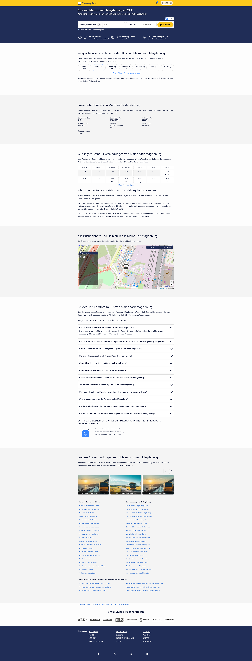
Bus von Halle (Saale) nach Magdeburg (139, 516)
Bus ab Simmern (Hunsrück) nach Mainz (92, 566)
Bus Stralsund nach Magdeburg (136, 566)
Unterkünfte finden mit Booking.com (91, 30)
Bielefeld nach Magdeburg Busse (137, 506)
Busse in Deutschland (94, 604)
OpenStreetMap (163, 288)
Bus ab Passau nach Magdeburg (137, 552)
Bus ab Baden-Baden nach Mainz (90, 509)
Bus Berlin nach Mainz (86, 513)
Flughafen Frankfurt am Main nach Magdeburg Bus (143, 587)
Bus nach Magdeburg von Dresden (137, 509)
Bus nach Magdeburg (122, 604)
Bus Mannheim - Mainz (86, 537)
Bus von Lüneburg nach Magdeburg (138, 537)
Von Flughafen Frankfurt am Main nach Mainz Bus (95, 587)
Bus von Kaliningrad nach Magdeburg (138, 527)
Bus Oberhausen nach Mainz (88, 552)
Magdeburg (166, 247)
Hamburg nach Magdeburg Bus (136, 520)
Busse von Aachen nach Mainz (89, 506)
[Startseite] (87, 3)
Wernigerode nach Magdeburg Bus (138, 573)
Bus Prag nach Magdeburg (135, 555)
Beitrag (146, 638)
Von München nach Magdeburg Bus (138, 545)
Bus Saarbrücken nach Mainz (88, 562)
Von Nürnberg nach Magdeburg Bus (138, 548)
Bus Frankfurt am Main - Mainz (89, 523)
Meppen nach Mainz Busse (88, 541)
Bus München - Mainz (86, 548)
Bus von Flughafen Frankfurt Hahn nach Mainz (94, 583)
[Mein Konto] (156, 3)
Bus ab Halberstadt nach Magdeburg (138, 513)
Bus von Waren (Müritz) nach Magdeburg (139, 569)
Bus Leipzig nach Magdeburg (136, 534)
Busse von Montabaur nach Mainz (90, 545)
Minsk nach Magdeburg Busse (136, 541)
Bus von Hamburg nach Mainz (89, 527)
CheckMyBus (82, 604)
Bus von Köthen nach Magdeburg (137, 530)
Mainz (153, 247)
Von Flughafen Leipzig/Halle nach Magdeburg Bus (143, 591)
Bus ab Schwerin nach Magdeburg (137, 562)
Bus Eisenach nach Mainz (87, 520)
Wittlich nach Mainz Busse (87, 573)
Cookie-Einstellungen (125, 638)
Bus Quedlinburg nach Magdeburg (137, 559)
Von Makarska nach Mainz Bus (89, 534)
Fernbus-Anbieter (96, 641)
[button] (126, 266)
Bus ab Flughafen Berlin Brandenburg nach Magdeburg (144, 583)
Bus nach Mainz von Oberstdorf (89, 555)
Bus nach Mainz (108, 604)
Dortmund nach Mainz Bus (88, 516)
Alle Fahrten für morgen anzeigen (127, 73)
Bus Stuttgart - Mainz (86, 569)
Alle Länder (148, 641)
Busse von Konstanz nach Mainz (89, 530)
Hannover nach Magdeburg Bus (136, 523)
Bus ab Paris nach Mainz (87, 559)
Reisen (118, 641)
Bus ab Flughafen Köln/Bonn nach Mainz (92, 591)
